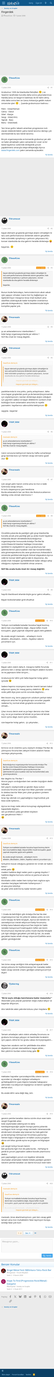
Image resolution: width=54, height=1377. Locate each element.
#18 (51, 1072)
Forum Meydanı (22, 1273)
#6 (52, 432)
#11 (51, 662)
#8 (52, 516)
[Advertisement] (27, 45)
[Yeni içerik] (45, 3)
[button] (2, 1370)
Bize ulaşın (6, 1374)
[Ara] (50, 3)
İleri (27, 1233)
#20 (51, 1183)
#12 (51, 743)
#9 (52, 590)
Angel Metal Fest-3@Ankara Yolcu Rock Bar (29, 1270)
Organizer (11, 1273)
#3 (52, 268)
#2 (52, 228)
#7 (52, 479)
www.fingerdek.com (10, 150)
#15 (51, 960)
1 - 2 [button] (19, 1233)
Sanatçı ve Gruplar (23, 1286)
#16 (51, 993)
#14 (51, 910)
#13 (51, 838)
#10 (51, 621)
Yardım (28, 1374)
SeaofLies (8, 15)
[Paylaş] (48, 87)
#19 (51, 1114)
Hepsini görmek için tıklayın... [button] (27, 384)
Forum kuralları (18, 1374)
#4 (52, 327)
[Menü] (4, 3)
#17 (51, 1030)
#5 (52, 358)
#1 (52, 87)
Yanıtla (50, 154)
